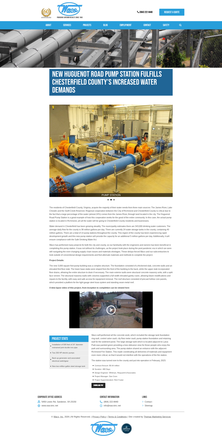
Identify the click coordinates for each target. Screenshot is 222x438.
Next (168, 157)
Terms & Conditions (117, 417)
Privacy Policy (99, 417)
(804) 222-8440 (145, 12)
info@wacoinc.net (112, 405)
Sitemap (148, 405)
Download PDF (98, 385)
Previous (53, 157)
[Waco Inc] (69, 9)
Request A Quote (171, 12)
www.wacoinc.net (49, 405)
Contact (148, 402)
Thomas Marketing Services (157, 417)
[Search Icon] (180, 25)
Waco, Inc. (59, 417)
